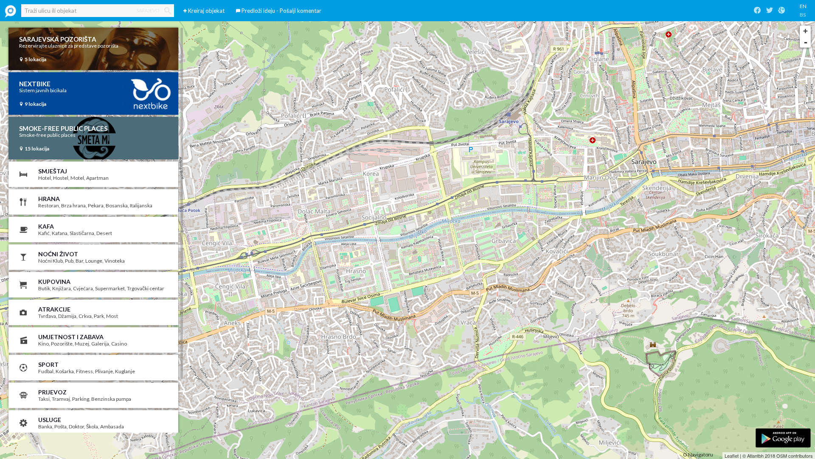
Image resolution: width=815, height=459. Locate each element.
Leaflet (732, 455)
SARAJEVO (147, 10)
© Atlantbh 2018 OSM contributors (777, 455)
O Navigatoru (698, 454)
